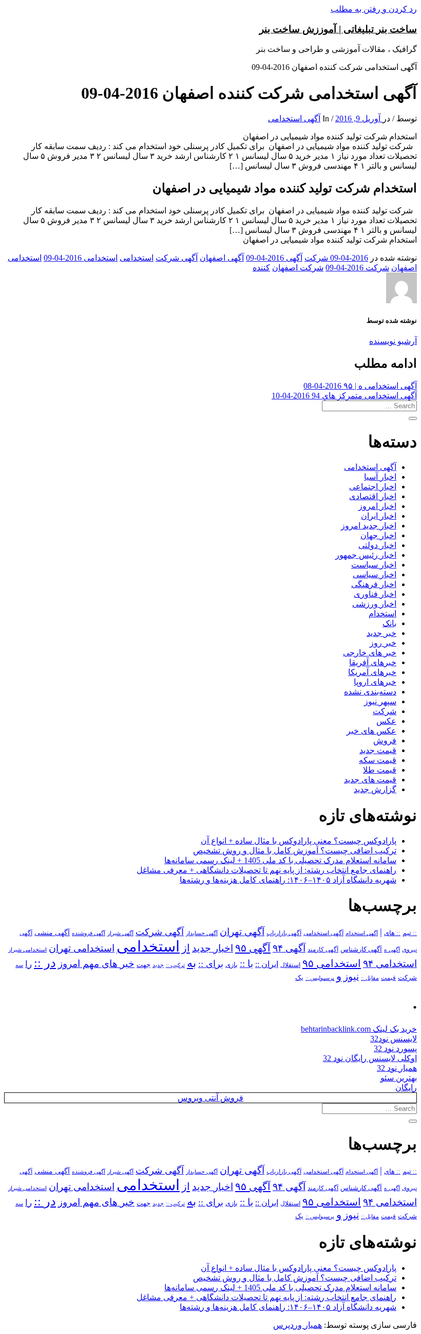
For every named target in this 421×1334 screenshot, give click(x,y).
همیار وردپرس (297, 1325)
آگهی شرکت (177, 257)
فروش (384, 740)
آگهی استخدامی (294, 118)
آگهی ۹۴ (289, 948)
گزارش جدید (375, 789)
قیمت (388, 978)
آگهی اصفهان (222, 257)
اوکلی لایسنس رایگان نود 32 (370, 1058)
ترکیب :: (175, 965)
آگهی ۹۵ (253, 948)
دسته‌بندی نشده (370, 691)
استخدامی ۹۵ (331, 963)
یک (299, 977)
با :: (246, 964)
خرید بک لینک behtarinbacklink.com (359, 1029)
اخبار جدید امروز (368, 525)
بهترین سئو (398, 1077)
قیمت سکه (377, 760)
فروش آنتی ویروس (210, 1097)
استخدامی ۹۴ (390, 963)
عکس (386, 721)
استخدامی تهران (81, 948)
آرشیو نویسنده (393, 341)
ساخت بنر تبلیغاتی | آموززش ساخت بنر (338, 29)
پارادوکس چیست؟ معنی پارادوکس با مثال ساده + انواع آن (298, 840)
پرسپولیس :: (319, 978)
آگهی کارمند (323, 949)
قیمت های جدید (370, 779)
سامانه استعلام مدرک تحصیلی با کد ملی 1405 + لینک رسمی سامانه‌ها (280, 860)
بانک (389, 623)
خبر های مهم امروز (96, 963)
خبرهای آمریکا (372, 672)
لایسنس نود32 (393, 1038)
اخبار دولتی (377, 545)
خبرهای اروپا (375, 682)
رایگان (406, 1087)
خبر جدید (381, 633)
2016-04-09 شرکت (336, 257)
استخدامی (137, 257)
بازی (231, 964)
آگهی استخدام (362, 933)
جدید (158, 965)
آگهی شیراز (120, 933)
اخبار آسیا (380, 476)
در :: (45, 963)
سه (19, 965)
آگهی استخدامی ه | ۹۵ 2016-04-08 (360, 385)
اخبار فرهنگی (373, 584)
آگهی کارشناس (361, 949)
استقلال (290, 964)
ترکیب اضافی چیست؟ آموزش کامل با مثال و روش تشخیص (294, 850)
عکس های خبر (371, 730)
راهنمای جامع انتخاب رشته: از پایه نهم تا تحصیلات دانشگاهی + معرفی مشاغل (266, 870)
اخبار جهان (378, 535)
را (28, 964)
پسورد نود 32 (395, 1048)
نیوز (351, 976)
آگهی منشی (52, 933)
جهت (143, 964)
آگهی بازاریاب (283, 933)
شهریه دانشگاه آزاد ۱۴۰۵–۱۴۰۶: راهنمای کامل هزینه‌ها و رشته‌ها (288, 879)
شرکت (384, 711)
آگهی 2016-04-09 (274, 257)
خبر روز (383, 642)
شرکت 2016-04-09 (357, 267)
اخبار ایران (378, 515)
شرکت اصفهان (297, 267)
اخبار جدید (212, 948)
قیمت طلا (379, 769)
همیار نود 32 (397, 1068)
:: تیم (410, 933)
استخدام (382, 613)
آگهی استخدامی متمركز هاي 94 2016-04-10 (344, 395)
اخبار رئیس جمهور (365, 555)
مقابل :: (370, 978)
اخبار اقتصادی (372, 496)
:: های (392, 933)
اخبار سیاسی (374, 574)
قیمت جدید (377, 750)
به (191, 963)
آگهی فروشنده (88, 933)
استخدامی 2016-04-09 (81, 257)
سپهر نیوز (380, 701)
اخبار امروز (377, 506)
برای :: (210, 964)
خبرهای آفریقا (372, 662)
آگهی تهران (242, 931)
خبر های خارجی (369, 652)
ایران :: (266, 964)
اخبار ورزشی (374, 603)
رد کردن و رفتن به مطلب (374, 9)
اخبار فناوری (375, 594)
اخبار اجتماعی (372, 486)
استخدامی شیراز (27, 949)
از (186, 948)
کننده (261, 267)
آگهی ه (392, 949)
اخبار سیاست (373, 564)
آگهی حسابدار (202, 933)
